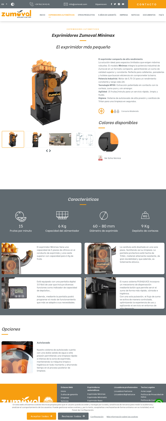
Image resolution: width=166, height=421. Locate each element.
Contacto (147, 4)
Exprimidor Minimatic (97, 397)
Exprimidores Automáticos (61, 14)
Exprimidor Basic (95, 400)
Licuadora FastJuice (123, 391)
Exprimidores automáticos (83, 29)
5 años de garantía (107, 14)
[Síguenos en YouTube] (122, 4)
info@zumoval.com (78, 4)
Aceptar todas (40, 416)
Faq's (161, 14)
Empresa (124, 14)
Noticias (135, 14)
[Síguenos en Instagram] (118, 4)
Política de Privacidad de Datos (152, 395)
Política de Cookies (149, 400)
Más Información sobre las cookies (122, 416)
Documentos (149, 14)
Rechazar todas (71, 416)
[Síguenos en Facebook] (111, 4)
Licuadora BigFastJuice (124, 394)
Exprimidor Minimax (96, 393)
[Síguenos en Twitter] (114, 4)
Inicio (42, 14)
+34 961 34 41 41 (42, 4)
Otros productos (86, 14)
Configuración (96, 416)
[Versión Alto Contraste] (12, 4)
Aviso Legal (146, 391)
